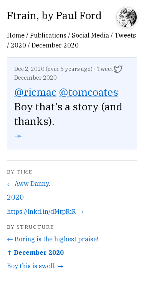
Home (16, 35)
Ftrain (21, 15)
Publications (48, 35)
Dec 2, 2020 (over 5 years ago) (53, 68)
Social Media (90, 35)
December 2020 (55, 45)
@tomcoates (88, 91)
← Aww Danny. (28, 183)
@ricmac (35, 91)
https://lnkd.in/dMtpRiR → (45, 211)
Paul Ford (79, 15)
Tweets (125, 35)
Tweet (105, 68)
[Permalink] (118, 69)
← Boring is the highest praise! (52, 239)
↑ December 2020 (35, 252)
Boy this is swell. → (35, 266)
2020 (18, 45)
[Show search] (126, 18)
